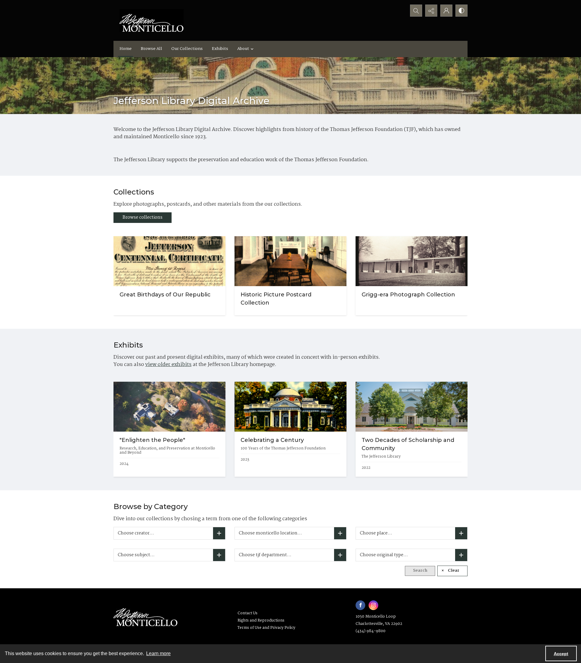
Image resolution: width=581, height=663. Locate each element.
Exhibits (220, 48)
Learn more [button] (158, 653)
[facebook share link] (360, 605)
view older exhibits (168, 364)
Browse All (151, 48)
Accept (561, 653)
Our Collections (187, 48)
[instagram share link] (373, 605)
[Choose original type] (461, 555)
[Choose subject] (219, 555)
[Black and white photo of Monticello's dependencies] (412, 261)
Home (126, 48)
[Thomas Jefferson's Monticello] (145, 614)
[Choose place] (461, 533)
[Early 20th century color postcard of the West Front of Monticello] (290, 407)
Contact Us (248, 613)
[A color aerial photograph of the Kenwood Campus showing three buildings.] (169, 407)
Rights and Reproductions (261, 620)
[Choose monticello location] (340, 533)
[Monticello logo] (152, 20)
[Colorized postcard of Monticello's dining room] (290, 261)
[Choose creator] (219, 533)
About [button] (243, 48)
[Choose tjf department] (340, 555)
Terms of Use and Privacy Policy (266, 628)
